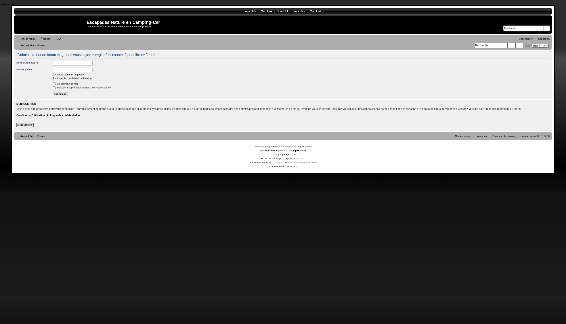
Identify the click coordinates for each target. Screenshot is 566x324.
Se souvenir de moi (67, 83)
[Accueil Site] (51, 25)
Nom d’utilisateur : (27, 62)
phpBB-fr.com (289, 154)
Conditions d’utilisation (30, 115)
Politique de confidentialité (63, 115)
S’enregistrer (25, 124)
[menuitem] (43, 38)
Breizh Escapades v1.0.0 (262, 162)
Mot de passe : (24, 69)
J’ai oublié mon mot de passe (68, 74)
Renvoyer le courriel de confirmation (72, 78)
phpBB (272, 146)
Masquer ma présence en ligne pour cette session (83, 87)
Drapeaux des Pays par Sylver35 (278, 158)
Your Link (250, 11)
